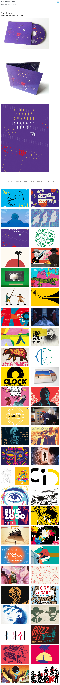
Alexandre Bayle (8, 2)
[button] (58, 2)
